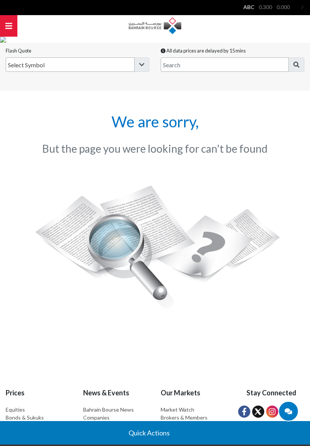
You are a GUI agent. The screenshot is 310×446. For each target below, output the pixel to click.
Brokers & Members (184, 417)
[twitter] (258, 412)
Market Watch (177, 409)
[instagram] (272, 412)
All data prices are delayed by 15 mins (206, 51)
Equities (15, 409)
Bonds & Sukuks (25, 417)
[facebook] (244, 412)
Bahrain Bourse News (108, 409)
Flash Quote (18, 51)
